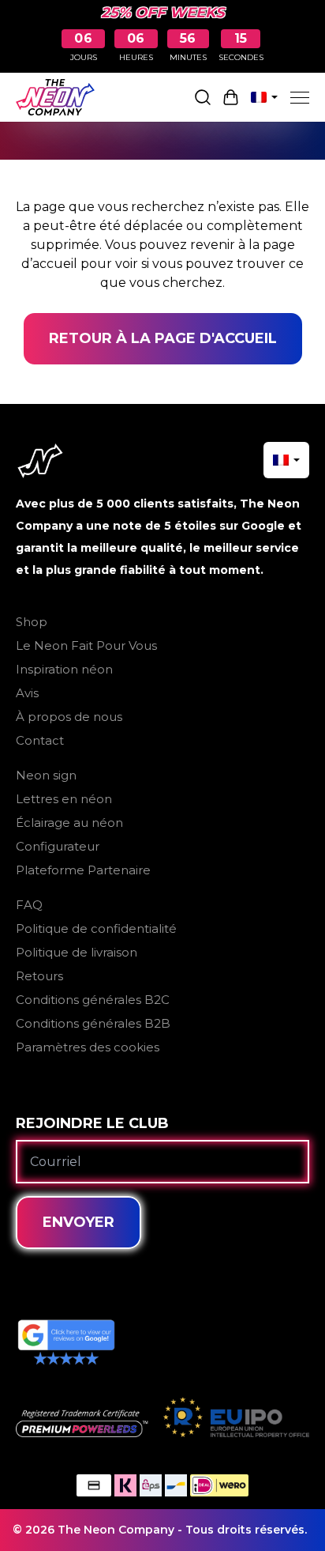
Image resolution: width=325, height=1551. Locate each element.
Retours (39, 975)
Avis (27, 692)
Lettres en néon (64, 798)
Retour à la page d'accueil (163, 338)
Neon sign (46, 775)
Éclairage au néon (69, 822)
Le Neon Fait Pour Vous (86, 645)
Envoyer (78, 1222)
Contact (40, 740)
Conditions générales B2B (93, 1023)
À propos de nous (69, 716)
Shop (31, 621)
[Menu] (299, 97)
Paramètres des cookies (87, 1047)
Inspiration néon (64, 669)
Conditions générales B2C (93, 999)
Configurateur (57, 846)
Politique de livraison (76, 952)
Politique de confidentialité (96, 928)
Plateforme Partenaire (83, 869)
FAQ (29, 904)
